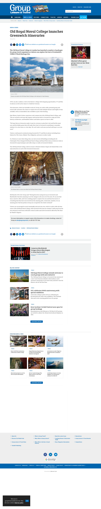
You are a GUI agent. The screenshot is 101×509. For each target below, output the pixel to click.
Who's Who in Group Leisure (49, 20)
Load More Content (37, 321)
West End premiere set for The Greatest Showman (18, 373)
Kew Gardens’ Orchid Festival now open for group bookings (47, 308)
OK (27, 500)
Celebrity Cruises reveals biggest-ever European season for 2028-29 (54, 374)
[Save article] (62, 44)
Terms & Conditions (41, 465)
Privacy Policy (51, 465)
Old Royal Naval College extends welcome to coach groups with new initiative (47, 274)
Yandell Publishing (16, 445)
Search (90, 11)
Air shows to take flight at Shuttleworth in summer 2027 (54, 352)
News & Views (14, 27)
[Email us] (56, 454)
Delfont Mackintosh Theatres (39, 255)
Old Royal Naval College (32, 228)
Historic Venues (16, 228)
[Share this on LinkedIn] (17, 44)
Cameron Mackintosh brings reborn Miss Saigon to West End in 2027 (40, 250)
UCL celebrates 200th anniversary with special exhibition (45, 291)
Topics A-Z (31, 465)
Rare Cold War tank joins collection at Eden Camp (17, 351)
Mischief (80, 67)
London (23, 228)
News (32, 270)
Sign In (74, 7)
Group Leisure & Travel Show (19, 442)
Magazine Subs (87, 7)
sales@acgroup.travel (22, 220)
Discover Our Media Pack (18, 438)
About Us (19, 20)
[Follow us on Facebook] (45, 454)
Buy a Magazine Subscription (62, 442)
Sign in (43, 42)
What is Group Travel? (40, 436)
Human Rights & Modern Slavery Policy (75, 465)
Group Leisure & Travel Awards (83, 438)
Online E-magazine (38, 20)
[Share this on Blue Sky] (20, 44)
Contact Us (31, 20)
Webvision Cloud (54, 471)
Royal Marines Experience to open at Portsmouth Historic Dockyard (36, 352)
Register (80, 7)
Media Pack (25, 20)
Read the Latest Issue (60, 436)
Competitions (78, 442)
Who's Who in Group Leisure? (42, 438)
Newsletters (78, 436)
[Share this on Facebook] (11, 44)
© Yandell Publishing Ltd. (50, 467)
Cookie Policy (59, 465)
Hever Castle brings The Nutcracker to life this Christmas (35, 374)
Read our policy (19, 502)
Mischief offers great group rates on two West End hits (80, 63)
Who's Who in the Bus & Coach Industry (42, 442)
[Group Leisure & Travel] (20, 13)
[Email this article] (23, 44)
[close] (63, 42)
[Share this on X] (14, 44)
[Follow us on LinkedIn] (50, 454)
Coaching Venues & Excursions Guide (64, 20)
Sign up (74, 128)
